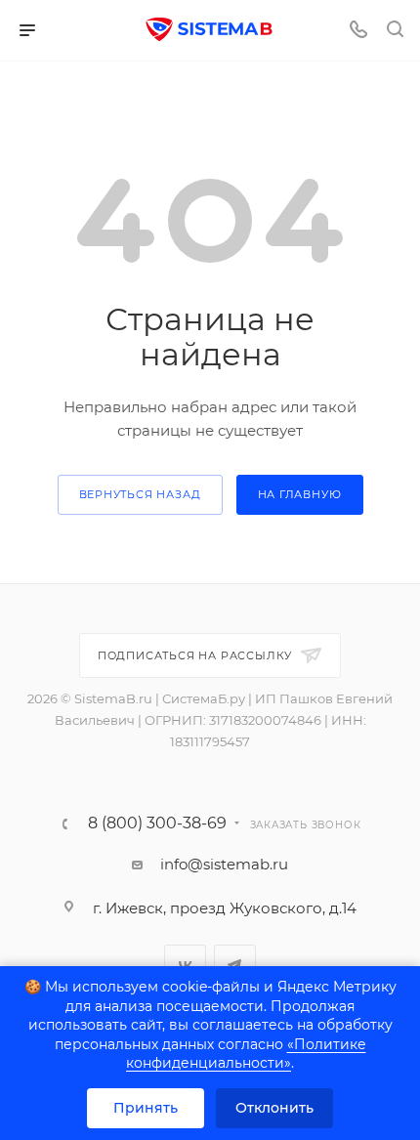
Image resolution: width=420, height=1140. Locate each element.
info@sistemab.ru (224, 864)
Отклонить (274, 1108)
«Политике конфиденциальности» (246, 1054)
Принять (145, 1108)
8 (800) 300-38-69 (157, 823)
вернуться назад (140, 494)
